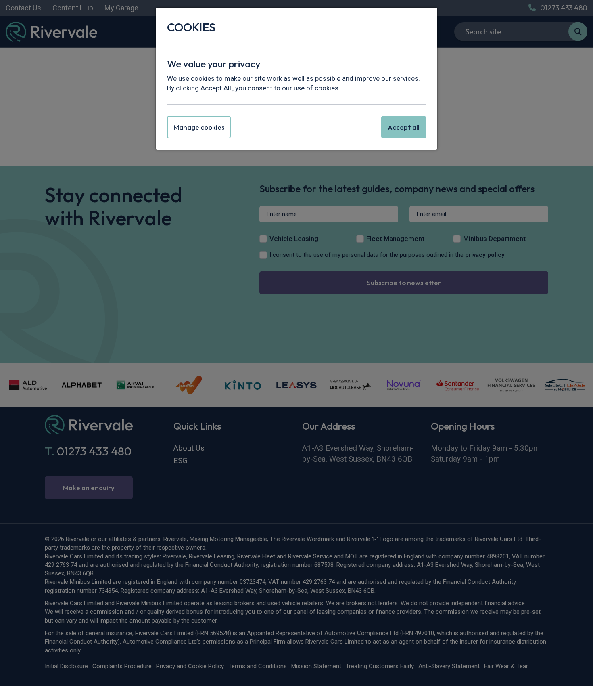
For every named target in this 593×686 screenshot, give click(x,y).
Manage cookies (198, 127)
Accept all (404, 127)
